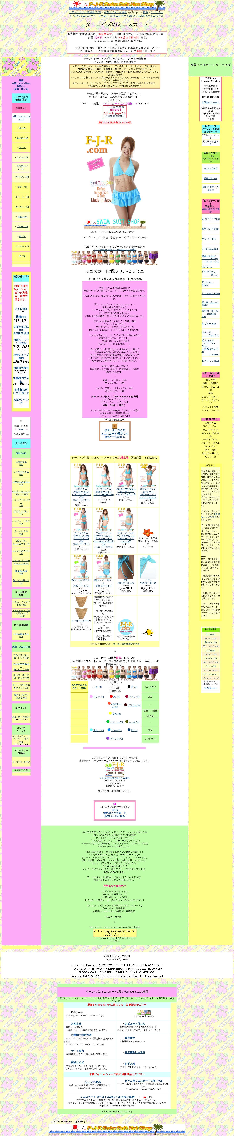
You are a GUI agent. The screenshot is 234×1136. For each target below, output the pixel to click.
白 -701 (22, 128)
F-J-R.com (21, 308)
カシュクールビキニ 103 (21, 503)
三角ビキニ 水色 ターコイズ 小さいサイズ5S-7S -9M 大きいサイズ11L (81, 494)
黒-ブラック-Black (210, 361)
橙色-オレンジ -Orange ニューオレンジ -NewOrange (210, 261)
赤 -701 (22, 147)
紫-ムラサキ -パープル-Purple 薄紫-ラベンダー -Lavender (210, 347)
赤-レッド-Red (209, 239)
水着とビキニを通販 (115, 12)
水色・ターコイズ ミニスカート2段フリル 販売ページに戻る (114, 433)
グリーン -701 (22, 197)
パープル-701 (116, 739)
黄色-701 (116, 714)
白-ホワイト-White (211, 219)
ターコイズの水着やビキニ (126, 644)
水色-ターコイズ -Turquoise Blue (210, 314)
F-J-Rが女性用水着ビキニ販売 (115, 778)
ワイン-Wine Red (210, 249)
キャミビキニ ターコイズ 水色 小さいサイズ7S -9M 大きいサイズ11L (81, 538)
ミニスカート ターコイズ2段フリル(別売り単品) (108, 1097)
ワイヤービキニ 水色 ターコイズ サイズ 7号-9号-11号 (104, 492)
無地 (145, 12)
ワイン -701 (22, 157)
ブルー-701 (116, 730)
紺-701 (134, 730)
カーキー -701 (22, 207)
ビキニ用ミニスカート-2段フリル (144, 1080)
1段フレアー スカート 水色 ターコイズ (103, 583)
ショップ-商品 (93, 1082)
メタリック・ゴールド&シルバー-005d (21, 613)
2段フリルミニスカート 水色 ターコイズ (81, 583)
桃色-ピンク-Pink (210, 229)
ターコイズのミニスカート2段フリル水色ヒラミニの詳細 (130, 15)
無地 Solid (21, 453)
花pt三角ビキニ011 (21, 717)
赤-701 (116, 697)
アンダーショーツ (80, 621)
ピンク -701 (22, 137)
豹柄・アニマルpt (21, 647)
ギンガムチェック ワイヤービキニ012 (21, 739)
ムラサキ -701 (22, 246)
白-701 (99, 687)
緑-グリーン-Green (211, 293)
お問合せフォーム (211, 102)
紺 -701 (22, 236)
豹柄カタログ (210, 178)
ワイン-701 (134, 697)
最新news (21, 316)
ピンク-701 (98, 697)
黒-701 (134, 687)
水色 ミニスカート (85, 15)
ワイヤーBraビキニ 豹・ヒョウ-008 (21, 667)
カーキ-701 (134, 722)
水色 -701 (98, 730)
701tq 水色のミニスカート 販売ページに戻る (114, 813)
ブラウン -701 (22, 177)
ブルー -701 (22, 226)
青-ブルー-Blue (209, 323)
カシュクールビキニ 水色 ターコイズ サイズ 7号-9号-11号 (126, 491)
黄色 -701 (22, 187)
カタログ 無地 (211, 168)
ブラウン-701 (134, 705)
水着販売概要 (21, 368)
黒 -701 (22, 256)
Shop (21, 429)
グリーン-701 (116, 722)
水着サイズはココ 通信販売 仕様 (21, 330)
